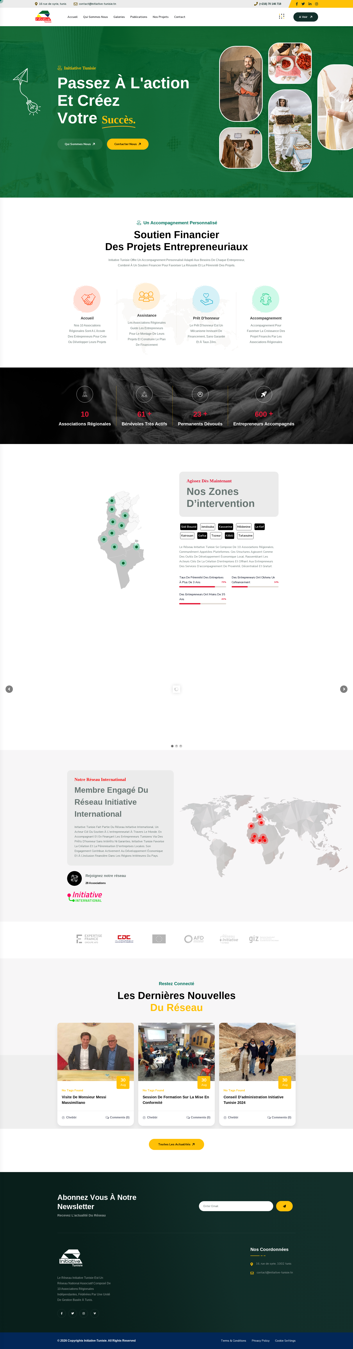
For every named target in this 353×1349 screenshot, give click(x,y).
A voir (303, 17)
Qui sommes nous (95, 17)
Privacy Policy (261, 1341)
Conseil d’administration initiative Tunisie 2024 (254, 1100)
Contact (179, 17)
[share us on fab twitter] (72, 1313)
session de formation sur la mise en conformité (176, 1100)
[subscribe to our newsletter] (284, 1206)
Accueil (72, 17)
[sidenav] (281, 16)
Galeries (119, 17)
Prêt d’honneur (206, 318)
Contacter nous (125, 144)
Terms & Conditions (233, 1341)
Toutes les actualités (174, 1144)
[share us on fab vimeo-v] (94, 1313)
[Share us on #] (297, 4)
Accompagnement (266, 318)
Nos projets (161, 17)
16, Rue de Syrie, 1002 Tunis (273, 1264)
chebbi (71, 1117)
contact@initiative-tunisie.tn (97, 4)
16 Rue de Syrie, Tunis (52, 4)
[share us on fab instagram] (83, 1313)
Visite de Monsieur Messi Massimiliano (84, 1100)
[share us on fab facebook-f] (61, 1313)
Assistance (146, 315)
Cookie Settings (285, 1341)
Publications (138, 17)
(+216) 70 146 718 (270, 3)
